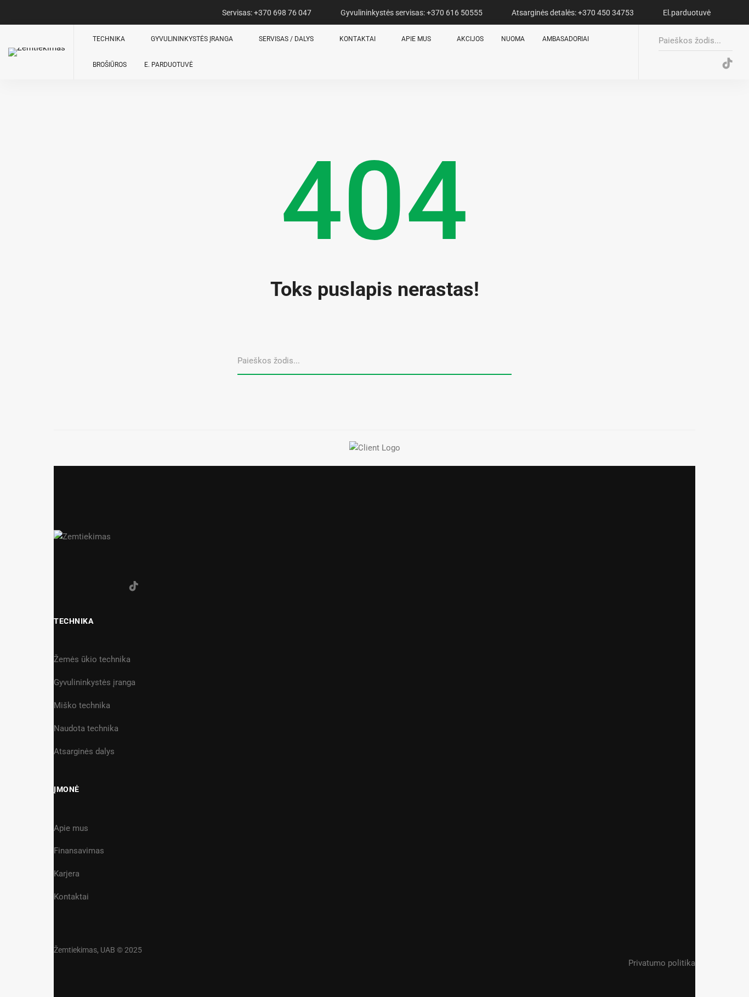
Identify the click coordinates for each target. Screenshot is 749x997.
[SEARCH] (507, 361)
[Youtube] (705, 64)
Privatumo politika (661, 963)
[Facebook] (660, 64)
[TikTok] (727, 64)
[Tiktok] (134, 586)
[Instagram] (682, 64)
